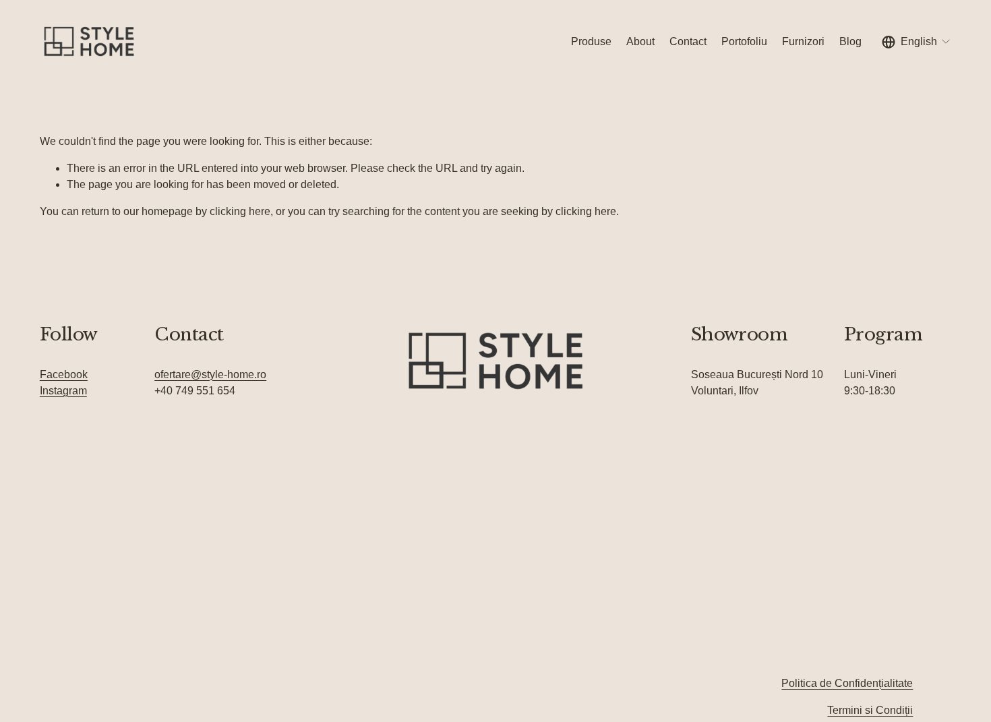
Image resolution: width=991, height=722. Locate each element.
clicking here (240, 211)
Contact (688, 41)
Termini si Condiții (870, 710)
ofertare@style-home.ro (210, 374)
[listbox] (917, 41)
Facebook (64, 374)
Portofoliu (744, 41)
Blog (850, 41)
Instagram (63, 390)
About (640, 41)
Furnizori (803, 41)
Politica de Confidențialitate (847, 683)
